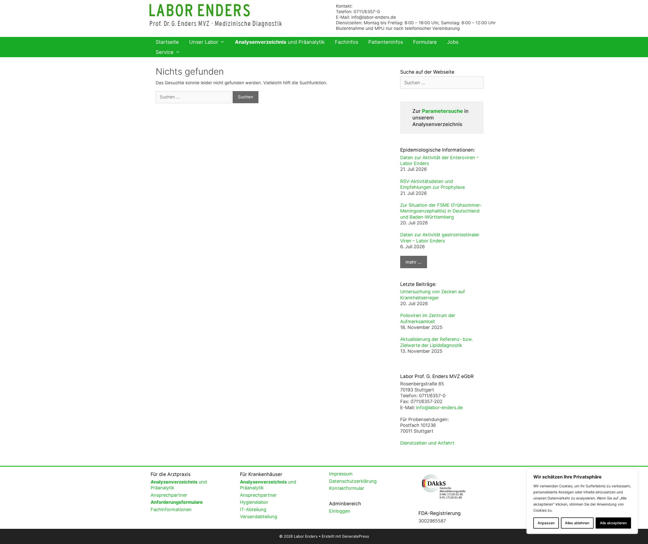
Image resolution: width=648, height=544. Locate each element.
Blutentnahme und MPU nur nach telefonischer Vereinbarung (398, 28)
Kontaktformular (346, 488)
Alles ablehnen (577, 523)
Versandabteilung (258, 516)
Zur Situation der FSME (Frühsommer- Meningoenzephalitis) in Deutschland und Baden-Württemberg (441, 211)
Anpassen (546, 523)
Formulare (425, 42)
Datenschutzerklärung (353, 481)
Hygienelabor (254, 502)
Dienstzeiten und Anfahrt (427, 443)
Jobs (452, 42)
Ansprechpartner (169, 495)
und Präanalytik (280, 42)
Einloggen (339, 511)
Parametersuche (442, 111)
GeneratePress (355, 536)
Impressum (341, 473)
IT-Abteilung (253, 509)
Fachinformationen (171, 509)
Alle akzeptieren (613, 523)
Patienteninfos (385, 42)
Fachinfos (346, 42)
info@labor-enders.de (373, 17)
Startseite (167, 42)
